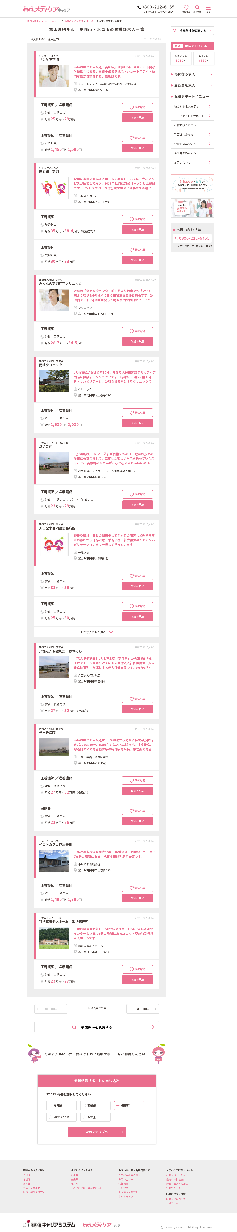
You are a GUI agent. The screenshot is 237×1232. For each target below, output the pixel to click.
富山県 (89, 21)
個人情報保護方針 (128, 1192)
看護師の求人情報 (74, 21)
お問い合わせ (125, 1179)
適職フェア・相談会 (177, 1183)
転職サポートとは (176, 1175)
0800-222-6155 (194, 238)
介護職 (26, 1175)
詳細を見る (138, 118)
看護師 (26, 1179)
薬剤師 (26, 1183)
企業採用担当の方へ (129, 1175)
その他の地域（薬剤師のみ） (86, 1188)
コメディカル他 (31, 1188)
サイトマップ (125, 1196)
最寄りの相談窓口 (176, 1179)
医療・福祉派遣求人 (34, 1192)
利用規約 (123, 1188)
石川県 (74, 1175)
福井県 (74, 1183)
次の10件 (143, 1009)
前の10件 (51, 1009)
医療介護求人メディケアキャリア (44, 21)
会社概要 (123, 1183)
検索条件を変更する (96, 1027)
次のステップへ (97, 1132)
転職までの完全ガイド (178, 1199)
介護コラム (172, 1203)
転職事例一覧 (173, 1188)
